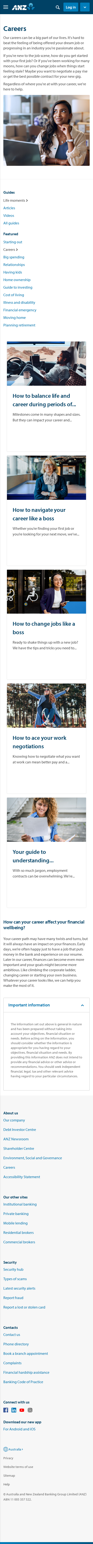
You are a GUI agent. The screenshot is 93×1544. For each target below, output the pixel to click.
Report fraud (13, 1297)
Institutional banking (20, 1204)
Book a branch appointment (25, 1353)
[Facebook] (5, 1411)
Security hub (13, 1269)
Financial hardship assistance (26, 1372)
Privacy (8, 1458)
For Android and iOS (19, 1429)
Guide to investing (17, 287)
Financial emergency (19, 310)
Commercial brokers (19, 1242)
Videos (8, 215)
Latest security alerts (19, 1288)
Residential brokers (18, 1232)
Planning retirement (19, 325)
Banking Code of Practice (23, 1381)
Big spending (13, 257)
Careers (9, 1167)
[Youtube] (22, 1411)
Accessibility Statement (21, 1176)
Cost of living (13, 294)
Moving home (14, 317)
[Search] (57, 7)
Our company (14, 1120)
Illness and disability (19, 302)
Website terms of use (18, 1467)
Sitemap (9, 1475)
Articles (9, 207)
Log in (71, 7)
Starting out (12, 242)
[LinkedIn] (13, 1411)
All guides (11, 223)
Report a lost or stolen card (24, 1307)
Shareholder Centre (18, 1148)
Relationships (14, 264)
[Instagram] (30, 1411)
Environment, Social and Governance (32, 1157)
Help (6, 1484)
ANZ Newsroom (16, 1139)
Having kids (12, 272)
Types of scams (15, 1278)
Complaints (12, 1362)
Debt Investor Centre (19, 1129)
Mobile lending (15, 1223)
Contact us (11, 1334)
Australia (15, 1449)
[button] (85, 7)
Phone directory (16, 1344)
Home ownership (17, 279)
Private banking (16, 1213)
